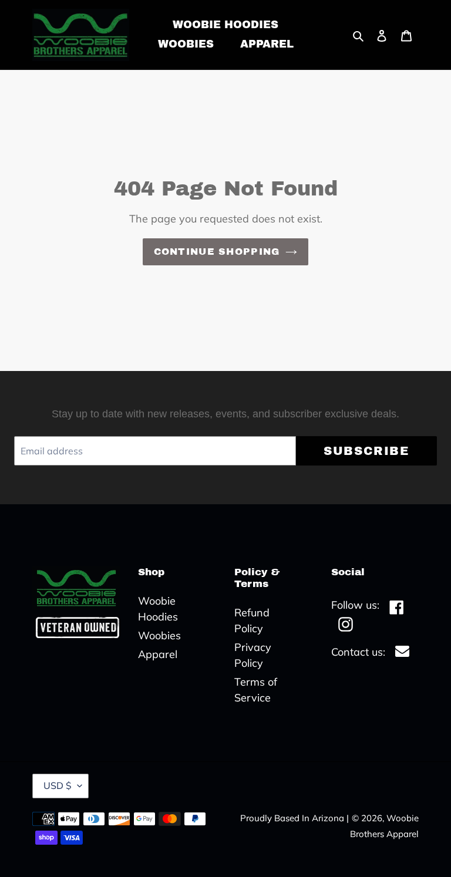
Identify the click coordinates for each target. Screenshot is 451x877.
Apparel (157, 654)
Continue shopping (217, 252)
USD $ (57, 785)
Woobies (159, 635)
